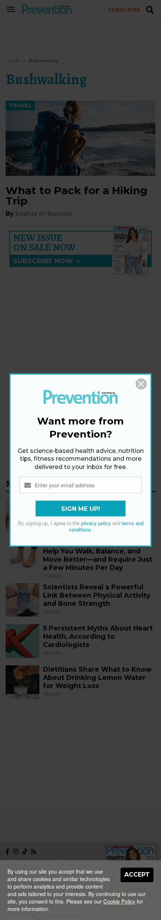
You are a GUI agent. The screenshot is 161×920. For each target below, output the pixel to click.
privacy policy (96, 523)
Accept (137, 874)
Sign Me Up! (80, 508)
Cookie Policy (119, 901)
